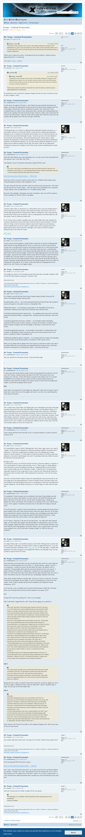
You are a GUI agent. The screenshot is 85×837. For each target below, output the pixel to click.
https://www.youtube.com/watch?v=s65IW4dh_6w (16, 286)
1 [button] (62, 33)
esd (10, 72)
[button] (56, 33)
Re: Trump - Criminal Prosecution (18, 37)
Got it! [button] (73, 832)
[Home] (42, 10)
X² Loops (13, 61)
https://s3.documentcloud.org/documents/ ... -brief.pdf (20, 766)
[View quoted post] (19, 44)
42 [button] (69, 33)
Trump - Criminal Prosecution (16, 27)
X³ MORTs (19, 61)
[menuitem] (6, 19)
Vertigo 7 (11, 43)
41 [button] (66, 33)
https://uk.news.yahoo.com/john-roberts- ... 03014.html (20, 176)
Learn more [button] (7, 834)
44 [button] (75, 33)
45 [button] (78, 33)
